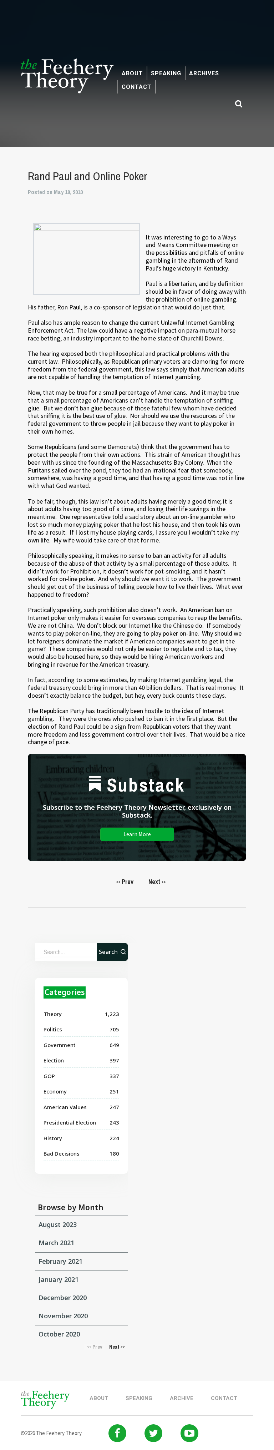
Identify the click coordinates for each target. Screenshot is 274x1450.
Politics (53, 1029)
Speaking (166, 73)
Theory (53, 1013)
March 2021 (56, 1242)
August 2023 (58, 1224)
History (53, 1138)
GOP (49, 1076)
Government (60, 1045)
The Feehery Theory (67, 80)
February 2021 (60, 1261)
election (54, 1060)
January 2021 (58, 1279)
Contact (137, 87)
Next (157, 881)
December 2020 (63, 1297)
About (132, 73)
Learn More (137, 834)
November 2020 (63, 1316)
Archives (204, 73)
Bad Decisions (62, 1153)
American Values (65, 1107)
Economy (55, 1091)
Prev (124, 881)
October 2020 (59, 1334)
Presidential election (70, 1122)
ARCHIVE (181, 1398)
